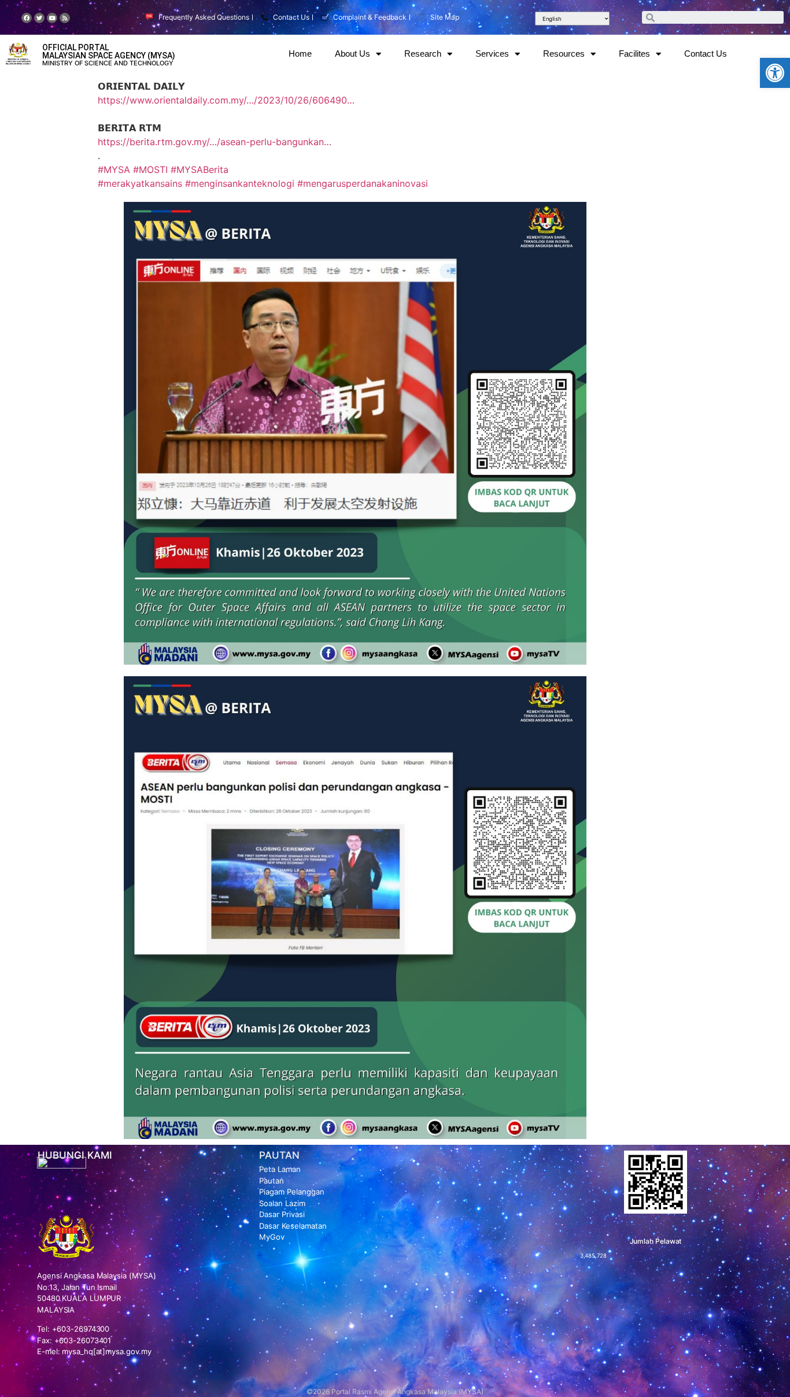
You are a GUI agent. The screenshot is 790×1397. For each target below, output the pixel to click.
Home (300, 53)
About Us (352, 53)
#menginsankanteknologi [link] (239, 183)
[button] (775, 73)
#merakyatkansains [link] (140, 183)
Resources (564, 53)
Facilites (634, 53)
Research (422, 53)
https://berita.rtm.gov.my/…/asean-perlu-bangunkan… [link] (214, 142)
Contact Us (705, 53)
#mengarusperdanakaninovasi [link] (362, 183)
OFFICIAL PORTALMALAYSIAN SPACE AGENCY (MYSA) (108, 51)
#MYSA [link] (114, 169)
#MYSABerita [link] (199, 169)
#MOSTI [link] (150, 169)
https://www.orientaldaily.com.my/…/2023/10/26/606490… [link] (226, 100)
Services (492, 53)
